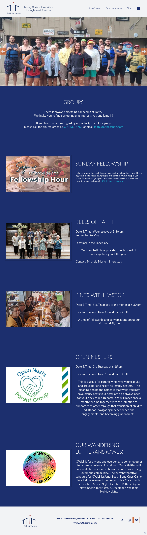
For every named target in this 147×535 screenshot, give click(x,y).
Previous (3, 51)
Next (144, 51)
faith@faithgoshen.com (108, 127)
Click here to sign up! (112, 181)
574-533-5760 (73, 127)
